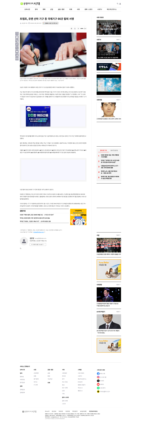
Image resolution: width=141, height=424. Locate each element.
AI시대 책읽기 (101, 312)
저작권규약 (75, 411)
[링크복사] (17, 58)
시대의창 (99, 100)
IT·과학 (36, 385)
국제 (70, 9)
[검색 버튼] (118, 4)
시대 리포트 (100, 17)
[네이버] (17, 51)
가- (78, 28)
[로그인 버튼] (120, 4)
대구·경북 (65, 388)
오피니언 (27, 9)
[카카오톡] (17, 37)
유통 (35, 376)
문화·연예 (65, 401)
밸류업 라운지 (81, 385)
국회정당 (22, 379)
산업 (51, 9)
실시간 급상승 (114, 150)
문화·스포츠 (88, 9)
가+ (85, 28)
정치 (36, 9)
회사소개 (47, 411)
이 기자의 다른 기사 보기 (37, 244)
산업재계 (36, 373)
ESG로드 (80, 382)
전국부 (64, 376)
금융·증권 (61, 9)
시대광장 (99, 285)
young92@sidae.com (40, 238)
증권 (49, 376)
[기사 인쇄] (71, 28)
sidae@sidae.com (38, 232)
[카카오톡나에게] (17, 40)
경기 (63, 379)
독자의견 (61, 411)
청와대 (22, 377)
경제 (44, 9)
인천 (63, 391)
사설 (98, 235)
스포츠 (64, 404)
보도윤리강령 (83, 411)
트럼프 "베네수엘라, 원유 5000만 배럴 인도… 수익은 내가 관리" (37, 215)
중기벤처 (36, 379)
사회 (78, 9)
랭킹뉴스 (80, 391)
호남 (63, 385)
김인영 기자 (24, 23)
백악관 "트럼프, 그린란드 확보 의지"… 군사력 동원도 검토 (35, 221)
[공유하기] (75, 28)
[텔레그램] (17, 55)
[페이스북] (17, 44)
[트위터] (17, 48)
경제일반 (22, 390)
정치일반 (22, 382)
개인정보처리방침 (93, 411)
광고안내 (54, 411)
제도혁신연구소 (112, 9)
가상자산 (50, 379)
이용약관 (67, 411)
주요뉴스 (80, 388)
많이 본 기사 (103, 150)
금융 (49, 373)
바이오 (35, 382)
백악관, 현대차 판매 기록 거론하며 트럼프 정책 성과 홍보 (35, 218)
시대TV (99, 9)
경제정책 (22, 392)
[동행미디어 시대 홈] (30, 3)
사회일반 (64, 373)
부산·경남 (65, 382)
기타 (63, 394)
